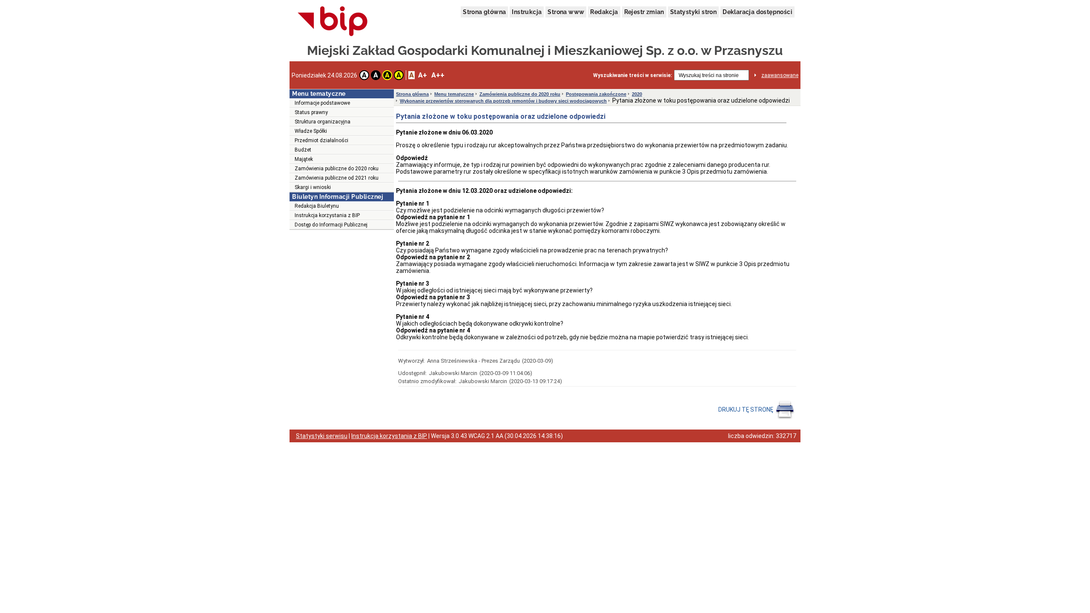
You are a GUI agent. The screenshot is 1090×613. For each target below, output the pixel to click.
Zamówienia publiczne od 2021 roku (337, 178)
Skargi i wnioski (313, 187)
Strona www (566, 12)
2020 (637, 94)
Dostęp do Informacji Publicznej (331, 225)
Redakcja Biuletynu (317, 206)
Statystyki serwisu (321, 436)
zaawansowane (779, 75)
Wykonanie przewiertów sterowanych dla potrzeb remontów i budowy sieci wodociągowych (503, 100)
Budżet (303, 150)
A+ (422, 75)
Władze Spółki (311, 131)
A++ (438, 75)
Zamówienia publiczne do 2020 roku (337, 169)
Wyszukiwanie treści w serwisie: (632, 75)
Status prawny (311, 112)
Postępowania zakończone (596, 94)
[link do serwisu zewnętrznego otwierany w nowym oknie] (333, 22)
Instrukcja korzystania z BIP (327, 215)
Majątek (304, 159)
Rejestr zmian (644, 12)
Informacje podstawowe (322, 103)
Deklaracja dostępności (757, 12)
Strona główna (484, 12)
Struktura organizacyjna (322, 122)
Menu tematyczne (454, 94)
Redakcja (604, 12)
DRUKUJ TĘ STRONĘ (746, 409)
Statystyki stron (693, 12)
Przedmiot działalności (321, 140)
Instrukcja (527, 12)
